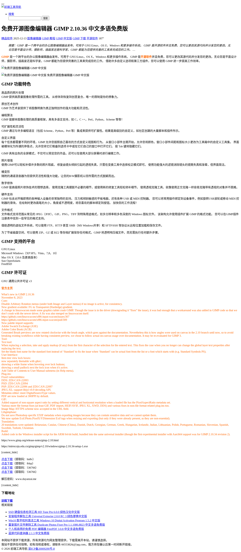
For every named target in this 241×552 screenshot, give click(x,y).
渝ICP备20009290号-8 (41, 548)
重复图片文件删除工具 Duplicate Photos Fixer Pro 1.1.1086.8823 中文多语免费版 (56, 524)
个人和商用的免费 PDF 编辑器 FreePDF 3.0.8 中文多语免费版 (46, 528)
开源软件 (92, 38)
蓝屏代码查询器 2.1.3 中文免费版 (28, 533)
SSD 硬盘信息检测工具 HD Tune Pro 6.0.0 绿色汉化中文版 (44, 511)
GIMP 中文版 (64, 38)
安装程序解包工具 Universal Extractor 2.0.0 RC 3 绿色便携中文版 (47, 516)
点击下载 (7, 459)
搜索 (11, 14)
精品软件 (7, 38)
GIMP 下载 (79, 38)
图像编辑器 (34, 38)
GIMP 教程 (48, 38)
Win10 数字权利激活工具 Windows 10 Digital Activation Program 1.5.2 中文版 (54, 520)
